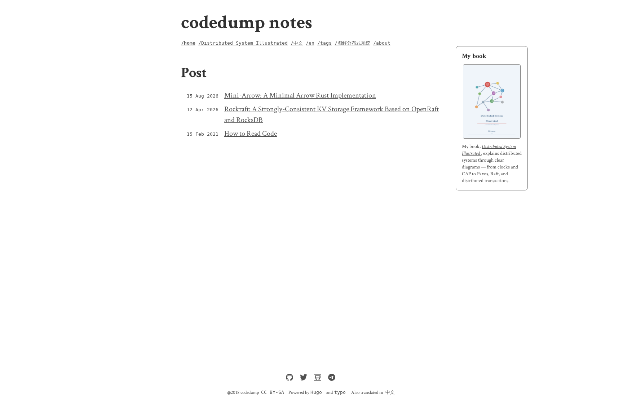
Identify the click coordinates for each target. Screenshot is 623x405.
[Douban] (319, 379)
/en (310, 43)
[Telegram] (331, 379)
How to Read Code (250, 133)
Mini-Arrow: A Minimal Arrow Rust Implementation (300, 95)
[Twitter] (305, 379)
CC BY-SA (272, 392)
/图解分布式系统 (352, 43)
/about (381, 43)
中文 (390, 392)
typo (340, 392)
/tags (324, 43)
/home (188, 43)
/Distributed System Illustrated (243, 43)
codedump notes (246, 22)
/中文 (297, 43)
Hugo (316, 392)
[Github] (291, 379)
